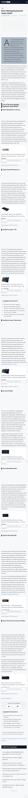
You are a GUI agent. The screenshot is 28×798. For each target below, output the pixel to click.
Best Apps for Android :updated (12, 304)
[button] (26, 796)
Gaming (6, 738)
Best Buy (3, 738)
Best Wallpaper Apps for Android (12, 723)
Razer (4, 121)
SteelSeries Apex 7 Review (10, 364)
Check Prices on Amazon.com (14, 160)
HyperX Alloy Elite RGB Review (11, 594)
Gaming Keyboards (12, 738)
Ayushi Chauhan (6, 15)
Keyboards (19, 738)
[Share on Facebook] (13, 35)
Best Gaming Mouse (6, 698)
